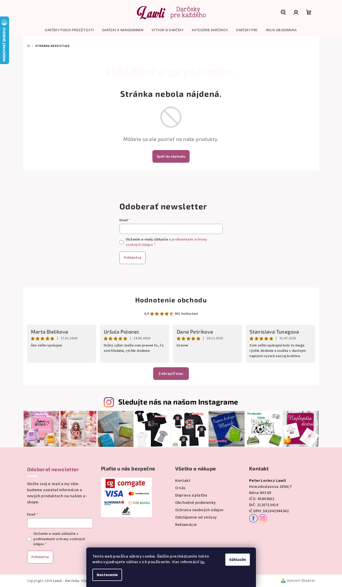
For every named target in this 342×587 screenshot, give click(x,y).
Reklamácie (186, 524)
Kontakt (183, 480)
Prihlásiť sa (132, 257)
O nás (180, 488)
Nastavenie (107, 575)
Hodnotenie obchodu (171, 300)
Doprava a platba (191, 495)
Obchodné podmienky (195, 502)
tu (202, 562)
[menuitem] (69, 30)
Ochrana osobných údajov (199, 510)
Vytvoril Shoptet (301, 580)
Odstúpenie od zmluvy (196, 517)
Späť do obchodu (171, 156)
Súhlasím (237, 559)
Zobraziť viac (170, 373)
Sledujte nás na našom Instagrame (178, 401)
